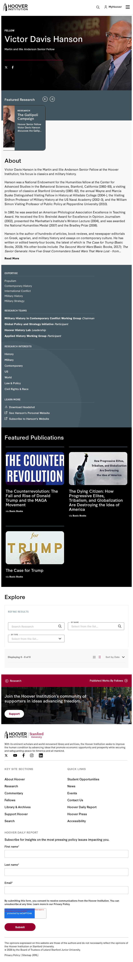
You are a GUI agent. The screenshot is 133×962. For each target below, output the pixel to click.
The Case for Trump (24, 570)
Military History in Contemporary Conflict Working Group (43, 318)
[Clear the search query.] (115, 626)
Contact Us (75, 800)
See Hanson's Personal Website (29, 413)
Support (14, 713)
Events (72, 793)
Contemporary (14, 365)
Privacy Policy (12, 955)
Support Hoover (16, 814)
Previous (45, 99)
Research (11, 786)
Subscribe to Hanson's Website (29, 418)
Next (52, 99)
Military (9, 360)
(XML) (35, 955)
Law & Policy (13, 383)
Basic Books (16, 511)
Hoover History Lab (18, 330)
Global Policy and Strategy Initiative (29, 324)
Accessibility (76, 821)
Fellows (10, 800)
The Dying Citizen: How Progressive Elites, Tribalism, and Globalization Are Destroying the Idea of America (96, 500)
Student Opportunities (83, 779)
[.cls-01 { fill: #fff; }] (12, 67)
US (6, 371)
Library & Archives (18, 807)
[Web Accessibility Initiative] (15, 7)
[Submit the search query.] (60, 626)
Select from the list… (25, 638)
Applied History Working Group (26, 336)
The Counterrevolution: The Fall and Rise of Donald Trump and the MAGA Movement (32, 498)
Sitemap (26, 955)
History (9, 354)
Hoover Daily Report (82, 807)
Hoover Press (77, 814)
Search (10, 821)
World (8, 377)
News (71, 786)
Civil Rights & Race (17, 389)
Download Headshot (22, 407)
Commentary (14, 793)
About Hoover (15, 779)
